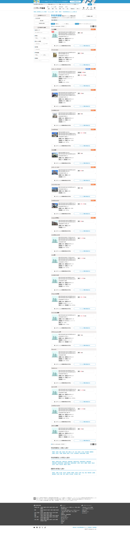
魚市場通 (87, 451)
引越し (62, 522)
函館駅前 (91, 451)
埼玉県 (48, 509)
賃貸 (62, 507)
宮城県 (50, 507)
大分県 (53, 519)
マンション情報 (64, 515)
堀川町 (68, 453)
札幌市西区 (54, 462)
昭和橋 (64, 453)
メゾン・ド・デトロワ (56, 68)
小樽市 (78, 462)
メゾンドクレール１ (56, 184)
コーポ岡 (53, 254)
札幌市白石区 (76, 461)
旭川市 (82, 462)
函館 (60, 451)
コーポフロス (54, 89)
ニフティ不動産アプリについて (88, 508)
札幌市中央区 (58, 461)
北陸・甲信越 (36, 512)
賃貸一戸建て (77, 507)
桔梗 (67, 451)
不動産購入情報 (64, 508)
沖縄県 (45, 520)
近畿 (35, 515)
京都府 (47, 515)
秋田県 (53, 507)
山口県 (53, 516)
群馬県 (41, 511)
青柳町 (53, 451)
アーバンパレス (55, 49)
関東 (35, 509)
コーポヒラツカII (55, 275)
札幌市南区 (88, 461)
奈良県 (53, 515)
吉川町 (58, 474)
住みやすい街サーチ (64, 517)
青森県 (44, 507)
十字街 (82, 451)
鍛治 (86, 472)
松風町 (53, 453)
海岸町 (53, 472)
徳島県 (56, 516)
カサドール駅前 (55, 425)
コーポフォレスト (55, 200)
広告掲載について (85, 511)
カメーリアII (54, 386)
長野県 (47, 512)
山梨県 (44, 512)
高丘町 (64, 472)
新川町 (57, 453)
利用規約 (90, 527)
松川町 (60, 472)
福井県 (56, 512)
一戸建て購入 (63, 511)
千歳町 (60, 453)
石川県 (53, 512)
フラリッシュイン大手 (56, 331)
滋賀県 (50, 515)
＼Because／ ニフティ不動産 (87, 507)
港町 (61, 474)
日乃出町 (71, 474)
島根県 (50, 516)
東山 (83, 472)
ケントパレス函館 (55, 312)
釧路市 (89, 462)
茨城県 (54, 509)
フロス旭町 (54, 149)
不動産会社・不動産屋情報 (66, 514)
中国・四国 (36, 516)
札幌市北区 (64, 461)
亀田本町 (89, 472)
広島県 (41, 516)
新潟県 (41, 512)
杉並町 (87, 453)
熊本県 (50, 519)
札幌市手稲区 (67, 462)
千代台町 (76, 474)
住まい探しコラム (64, 518)
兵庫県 (44, 515)
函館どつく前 (71, 451)
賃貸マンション (66, 507)
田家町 (72, 472)
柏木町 (67, 474)
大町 (76, 451)
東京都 (41, 509)
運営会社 (75, 527)
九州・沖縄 (36, 519)
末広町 (79, 451)
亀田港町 (54, 474)
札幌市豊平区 (83, 461)
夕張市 (57, 464)
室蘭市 (85, 462)
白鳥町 (93, 472)
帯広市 (93, 462)
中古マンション (76, 510)
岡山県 (44, 516)
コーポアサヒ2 (55, 129)
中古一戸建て (74, 511)
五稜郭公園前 (82, 453)
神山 (80, 474)
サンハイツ (54, 349)
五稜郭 (63, 451)
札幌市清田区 (73, 462)
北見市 (53, 464)
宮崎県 (56, 519)
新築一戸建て (68, 511)
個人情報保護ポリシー (82, 527)
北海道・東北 (36, 507)
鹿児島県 (42, 520)
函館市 (53, 461)
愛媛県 (44, 518)
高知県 (47, 518)
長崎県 (47, 519)
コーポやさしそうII (56, 234)
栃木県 (57, 509)
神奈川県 (45, 509)
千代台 (71, 453)
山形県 (56, 507)
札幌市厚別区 (60, 462)
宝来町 (57, 451)
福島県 (41, 508)
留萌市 (69, 464)
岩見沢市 (61, 464)
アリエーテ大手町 (55, 293)
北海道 (41, 507)
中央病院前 (76, 453)
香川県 (41, 518)
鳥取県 (47, 516)
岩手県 (47, 507)
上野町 (57, 472)
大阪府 (41, 515)
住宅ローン (63, 520)
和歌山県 (57, 515)
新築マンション (70, 510)
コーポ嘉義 (54, 29)
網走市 (65, 464)
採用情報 (94, 527)
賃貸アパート (71, 507)
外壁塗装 (62, 521)
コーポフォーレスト (56, 405)
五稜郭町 (68, 472)
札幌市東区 (70, 461)
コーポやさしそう (55, 110)
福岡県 (41, 519)
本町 (64, 474)
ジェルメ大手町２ (55, 217)
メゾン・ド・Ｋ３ (55, 167)
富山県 (50, 512)
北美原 (76, 472)
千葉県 (51, 509)
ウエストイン (54, 368)
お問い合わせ (84, 510)
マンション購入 (64, 510)
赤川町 (80, 472)
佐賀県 (44, 519)
